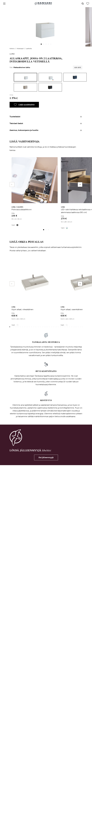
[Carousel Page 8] (22, 326)
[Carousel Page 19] (42, 326)
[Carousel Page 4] (48, 44)
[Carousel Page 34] (69, 326)
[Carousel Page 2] (43, 44)
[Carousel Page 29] (60, 326)
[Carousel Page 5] (50, 44)
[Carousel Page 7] (20, 326)
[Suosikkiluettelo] (87, 3)
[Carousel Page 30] (62, 326)
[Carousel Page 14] (33, 326)
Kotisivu (12, 48)
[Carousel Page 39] (78, 326)
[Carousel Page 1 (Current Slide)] (41, 44)
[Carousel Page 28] (58, 326)
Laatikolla (29, 48)
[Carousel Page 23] (49, 326)
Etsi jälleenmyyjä (46, 457)
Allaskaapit (20, 48)
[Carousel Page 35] (71, 326)
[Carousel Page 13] (31, 326)
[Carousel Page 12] (29, 326)
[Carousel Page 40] (80, 326)
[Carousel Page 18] (40, 326)
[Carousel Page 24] (51, 326)
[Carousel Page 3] (48, 229)
